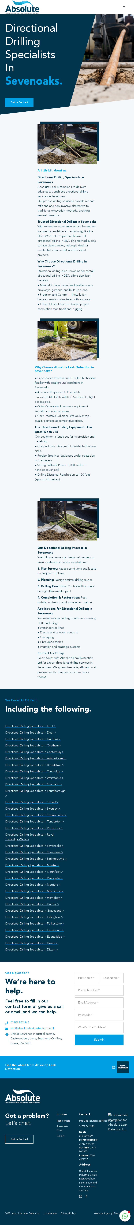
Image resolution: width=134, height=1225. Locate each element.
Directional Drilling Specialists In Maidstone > (34, 891)
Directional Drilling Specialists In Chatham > (33, 745)
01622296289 (86, 1136)
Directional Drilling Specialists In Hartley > (32, 904)
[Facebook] (86, 1196)
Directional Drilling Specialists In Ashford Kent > (35, 758)
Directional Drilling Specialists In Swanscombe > (36, 815)
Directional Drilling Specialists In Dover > (31, 943)
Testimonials (63, 1121)
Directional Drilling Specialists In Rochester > (34, 828)
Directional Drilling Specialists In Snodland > (33, 784)
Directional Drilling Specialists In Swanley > (32, 808)
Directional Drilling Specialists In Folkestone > (34, 923)
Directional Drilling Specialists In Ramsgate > (34, 878)
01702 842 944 (19, 1022)
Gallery (60, 1136)
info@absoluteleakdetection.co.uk (32, 1028)
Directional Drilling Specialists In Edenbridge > (35, 936)
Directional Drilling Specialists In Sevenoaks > (34, 845)
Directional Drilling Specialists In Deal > (30, 732)
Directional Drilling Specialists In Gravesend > (34, 910)
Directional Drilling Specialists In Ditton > (31, 949)
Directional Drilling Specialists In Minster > (32, 865)
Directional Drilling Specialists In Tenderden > (34, 821)
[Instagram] (80, 1196)
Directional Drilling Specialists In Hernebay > (33, 897)
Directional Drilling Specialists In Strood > (31, 802)
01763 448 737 (86, 1144)
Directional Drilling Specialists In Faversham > (34, 930)
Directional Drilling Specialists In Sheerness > (34, 852)
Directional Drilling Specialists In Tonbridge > (34, 771)
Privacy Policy (68, 1213)
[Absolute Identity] (22, 1)
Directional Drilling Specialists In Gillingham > (34, 917)
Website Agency (103, 1213)
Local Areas (50, 1213)
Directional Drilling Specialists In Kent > (30, 726)
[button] (125, 1216)
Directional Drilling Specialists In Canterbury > (34, 752)
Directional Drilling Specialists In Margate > (33, 884)
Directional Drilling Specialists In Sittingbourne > (36, 858)
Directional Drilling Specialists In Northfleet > (34, 871)
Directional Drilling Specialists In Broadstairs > (34, 765)
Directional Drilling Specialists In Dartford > (33, 739)
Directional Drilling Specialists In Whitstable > (34, 778)
